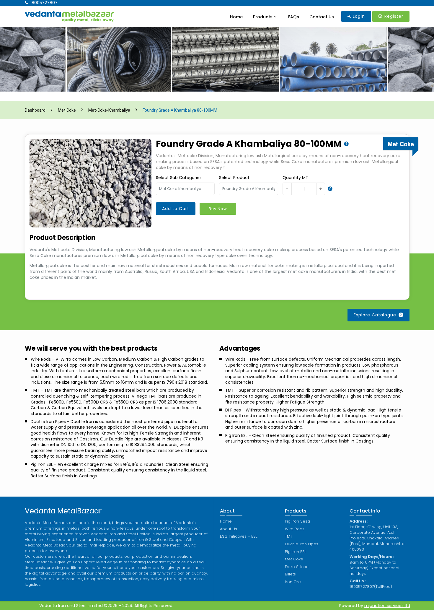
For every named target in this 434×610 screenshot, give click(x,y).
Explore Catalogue (375, 315)
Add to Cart (175, 209)
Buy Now (218, 209)
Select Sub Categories (179, 177)
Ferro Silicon (297, 567)
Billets (290, 574)
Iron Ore (293, 582)
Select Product (234, 177)
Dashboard (35, 110)
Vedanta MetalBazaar (63, 511)
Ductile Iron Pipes (301, 544)
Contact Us (321, 17)
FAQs (293, 17)
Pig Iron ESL (295, 551)
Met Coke (67, 110)
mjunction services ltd (387, 606)
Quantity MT (295, 177)
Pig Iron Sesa (297, 521)
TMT (288, 536)
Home (236, 17)
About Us (228, 529)
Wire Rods (294, 529)
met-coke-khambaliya (109, 110)
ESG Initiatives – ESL (238, 536)
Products (263, 17)
